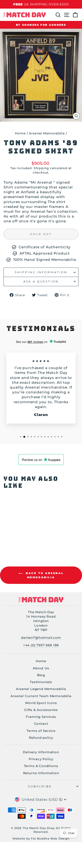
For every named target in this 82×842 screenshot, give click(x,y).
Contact (41, 724)
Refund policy (41, 738)
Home (20, 133)
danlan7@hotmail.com (41, 638)
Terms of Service (40, 731)
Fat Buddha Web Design (50, 838)
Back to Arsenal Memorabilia (44, 575)
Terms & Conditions (41, 766)
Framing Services (41, 717)
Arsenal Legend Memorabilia (41, 689)
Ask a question (41, 281)
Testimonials (41, 682)
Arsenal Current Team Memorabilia (41, 696)
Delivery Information (41, 752)
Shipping (41, 168)
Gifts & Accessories (41, 710)
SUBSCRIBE (40, 786)
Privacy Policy (41, 759)
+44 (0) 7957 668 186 (41, 645)
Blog (41, 675)
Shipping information (41, 272)
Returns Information (41, 773)
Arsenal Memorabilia (47, 133)
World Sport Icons (41, 703)
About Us (41, 668)
